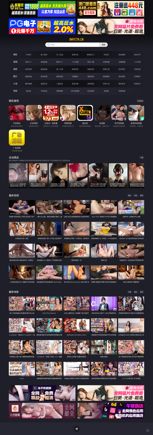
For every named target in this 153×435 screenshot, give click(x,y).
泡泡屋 (106, 91)
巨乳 (135, 195)
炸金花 (106, 55)
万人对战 (59, 55)
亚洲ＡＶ (28, 62)
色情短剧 (122, 91)
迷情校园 (90, 84)
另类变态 (137, 69)
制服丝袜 (90, 69)
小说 (15, 83)
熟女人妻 (90, 62)
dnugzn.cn (76, 39)
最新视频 (14, 195)
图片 (15, 76)
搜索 (103, 45)
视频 (15, 61)
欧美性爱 (75, 69)
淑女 (135, 292)
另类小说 (106, 84)
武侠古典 (75, 84)
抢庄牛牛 (137, 55)
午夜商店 (44, 91)
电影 (15, 69)
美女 (129, 195)
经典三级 (106, 69)
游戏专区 (75, 55)
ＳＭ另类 (137, 62)
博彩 (15, 54)
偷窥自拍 (28, 76)
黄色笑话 (122, 84)
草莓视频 (59, 91)
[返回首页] (147, 430)
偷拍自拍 (44, 69)
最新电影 (14, 292)
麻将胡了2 (91, 55)
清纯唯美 (106, 76)
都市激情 (28, 84)
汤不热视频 (75, 91)
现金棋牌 (122, 55)
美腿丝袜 (90, 76)
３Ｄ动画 (75, 62)
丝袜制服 (106, 62)
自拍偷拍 (44, 62)
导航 (15, 91)
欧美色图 (59, 76)
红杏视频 (90, 91)
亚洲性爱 (28, 69)
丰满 (129, 292)
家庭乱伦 (44, 84)
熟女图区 (122, 76)
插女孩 (28, 91)
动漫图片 (75, 76)
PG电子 (28, 55)
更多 (141, 195)
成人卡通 (59, 69)
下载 (141, 157)
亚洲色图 (44, 76)
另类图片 (137, 76)
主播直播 (122, 62)
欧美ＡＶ (59, 62)
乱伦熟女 (122, 69)
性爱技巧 (137, 84)
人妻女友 (59, 84)
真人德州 (44, 55)
